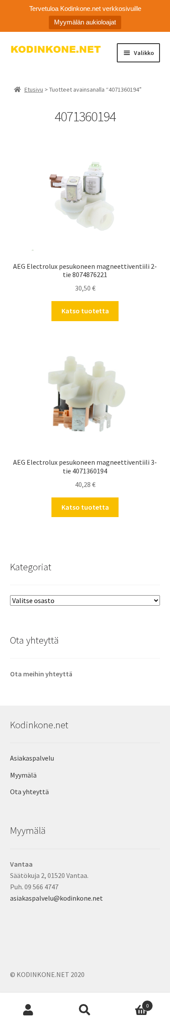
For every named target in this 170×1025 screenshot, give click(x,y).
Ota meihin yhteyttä (41, 673)
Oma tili (28, 1010)
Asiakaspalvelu (32, 758)
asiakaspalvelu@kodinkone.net (56, 898)
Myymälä (23, 775)
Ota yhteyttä (29, 791)
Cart (131, 1002)
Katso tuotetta (85, 310)
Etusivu (33, 89)
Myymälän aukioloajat (85, 22)
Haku (85, 1010)
